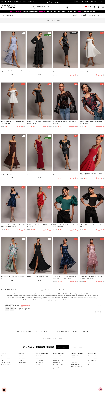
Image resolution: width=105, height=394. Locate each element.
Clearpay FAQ (74, 362)
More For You (92, 353)
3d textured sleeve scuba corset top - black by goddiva (92, 225)
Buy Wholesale (22, 358)
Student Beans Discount (76, 366)
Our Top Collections (42, 353)
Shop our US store (92, 365)
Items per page (92, 15)
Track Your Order (62, 347)
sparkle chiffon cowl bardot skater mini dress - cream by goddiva (13, 122)
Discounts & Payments (77, 353)
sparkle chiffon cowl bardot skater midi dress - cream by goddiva (92, 70)
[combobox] (49, 7)
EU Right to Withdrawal (94, 367)
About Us (21, 356)
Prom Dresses (39, 362)
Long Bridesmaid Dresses (18, 297)
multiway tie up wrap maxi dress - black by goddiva (38, 277)
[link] (52, 308)
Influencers (21, 365)
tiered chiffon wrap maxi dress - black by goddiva (38, 70)
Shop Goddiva (9, 15)
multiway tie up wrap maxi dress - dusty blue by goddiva (12, 70)
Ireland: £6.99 (56, 362)
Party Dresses (39, 360)
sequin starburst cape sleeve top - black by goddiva (64, 122)
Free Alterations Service (94, 358)
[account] (103, 6)
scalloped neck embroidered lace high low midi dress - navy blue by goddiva (64, 277)
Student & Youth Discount (77, 360)
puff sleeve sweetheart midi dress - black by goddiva (64, 174)
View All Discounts (75, 364)
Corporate (21, 360)
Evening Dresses (40, 356)
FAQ (2, 360)
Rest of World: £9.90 (58, 365)
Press (20, 367)
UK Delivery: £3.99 (57, 358)
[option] (17, 2)
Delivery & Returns (5, 358)
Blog (89, 362)
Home (3, 15)
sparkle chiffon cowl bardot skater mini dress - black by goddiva (39, 122)
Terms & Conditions (5, 367)
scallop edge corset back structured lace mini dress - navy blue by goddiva (13, 225)
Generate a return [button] (77, 347)
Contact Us (3, 356)
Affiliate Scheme (22, 362)
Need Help (4, 353)
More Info (21, 353)
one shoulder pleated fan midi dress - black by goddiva (65, 70)
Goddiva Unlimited (57, 356)
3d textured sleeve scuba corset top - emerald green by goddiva (65, 225)
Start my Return (57, 371)
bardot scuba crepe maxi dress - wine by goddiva (37, 174)
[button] (52, 2)
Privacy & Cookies (5, 362)
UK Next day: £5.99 (58, 360)
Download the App (92, 356)
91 (55, 289)
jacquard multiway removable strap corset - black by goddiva (91, 122)
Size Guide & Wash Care (7, 365)
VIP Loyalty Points (92, 360)
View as (74, 15)
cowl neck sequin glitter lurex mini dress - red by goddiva (39, 225)
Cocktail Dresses (40, 358)
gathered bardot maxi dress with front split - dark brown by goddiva (12, 174)
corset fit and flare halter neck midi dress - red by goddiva (91, 174)
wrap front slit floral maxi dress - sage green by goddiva (12, 277)
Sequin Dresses (39, 365)
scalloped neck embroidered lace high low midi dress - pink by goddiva (91, 277)
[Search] (51, 7)
